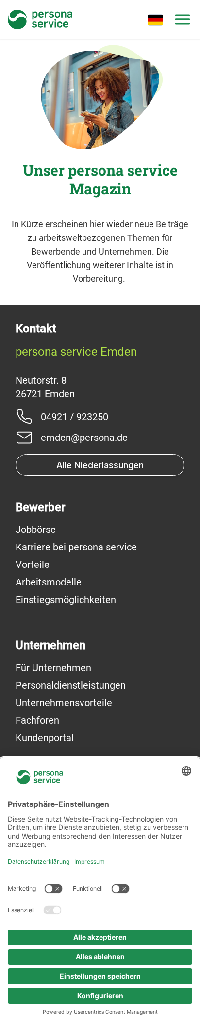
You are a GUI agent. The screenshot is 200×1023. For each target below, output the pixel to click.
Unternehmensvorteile (64, 703)
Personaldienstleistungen (71, 685)
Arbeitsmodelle (49, 582)
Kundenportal (45, 738)
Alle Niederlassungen (100, 465)
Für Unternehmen (53, 668)
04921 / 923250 (74, 416)
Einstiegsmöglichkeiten (66, 599)
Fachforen (37, 720)
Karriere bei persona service (76, 547)
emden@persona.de (84, 437)
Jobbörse (36, 529)
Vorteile (33, 564)
